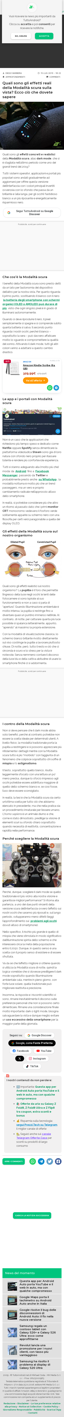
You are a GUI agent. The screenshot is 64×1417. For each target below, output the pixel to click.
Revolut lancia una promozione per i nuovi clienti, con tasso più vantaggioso (36, 1350)
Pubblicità (39, 1409)
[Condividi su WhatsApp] (50, 388)
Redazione (9, 1403)
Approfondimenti (15, 77)
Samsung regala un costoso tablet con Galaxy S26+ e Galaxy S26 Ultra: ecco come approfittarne (38, 1332)
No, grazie (21, 36)
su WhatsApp (48, 479)
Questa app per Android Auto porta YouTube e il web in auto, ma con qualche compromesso (37, 1285)
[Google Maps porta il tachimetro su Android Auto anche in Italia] (12, 1300)
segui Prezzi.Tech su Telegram (36, 1124)
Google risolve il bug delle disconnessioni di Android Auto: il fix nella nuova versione (38, 1314)
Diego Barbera (14, 73)
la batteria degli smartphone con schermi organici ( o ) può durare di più (31, 304)
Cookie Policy (50, 1406)
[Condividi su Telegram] (56, 388)
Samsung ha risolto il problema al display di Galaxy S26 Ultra (35, 1364)
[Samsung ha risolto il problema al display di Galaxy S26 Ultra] (12, 1364)
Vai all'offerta (34, 380)
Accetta (44, 36)
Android (20, 471)
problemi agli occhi (44, 921)
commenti (54, 77)
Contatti (32, 1413)
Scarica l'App (54, 1409)
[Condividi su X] (49, 1161)
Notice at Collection (30, 1406)
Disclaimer (23, 1403)
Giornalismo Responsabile (17, 1409)
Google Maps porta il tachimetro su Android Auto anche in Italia (36, 1300)
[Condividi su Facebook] (58, 1161)
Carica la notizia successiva (32, 1215)
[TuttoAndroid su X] (19, 1058)
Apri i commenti (14, 1161)
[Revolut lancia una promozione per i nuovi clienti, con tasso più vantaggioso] (12, 1349)
